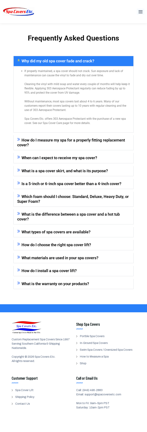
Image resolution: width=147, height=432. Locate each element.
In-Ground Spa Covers (94, 342)
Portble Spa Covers (92, 336)
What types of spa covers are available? (56, 232)
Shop (83, 363)
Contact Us (22, 403)
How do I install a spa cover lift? (49, 271)
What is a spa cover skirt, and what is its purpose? (65, 171)
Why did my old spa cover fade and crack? (58, 61)
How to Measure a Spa (94, 356)
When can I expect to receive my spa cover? (59, 158)
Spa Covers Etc (45, 356)
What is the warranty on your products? (55, 284)
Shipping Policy (24, 396)
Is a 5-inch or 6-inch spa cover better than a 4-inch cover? (71, 184)
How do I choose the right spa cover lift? (56, 245)
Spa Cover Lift (24, 390)
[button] (140, 12)
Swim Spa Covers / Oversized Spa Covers (106, 349)
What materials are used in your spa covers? (60, 258)
